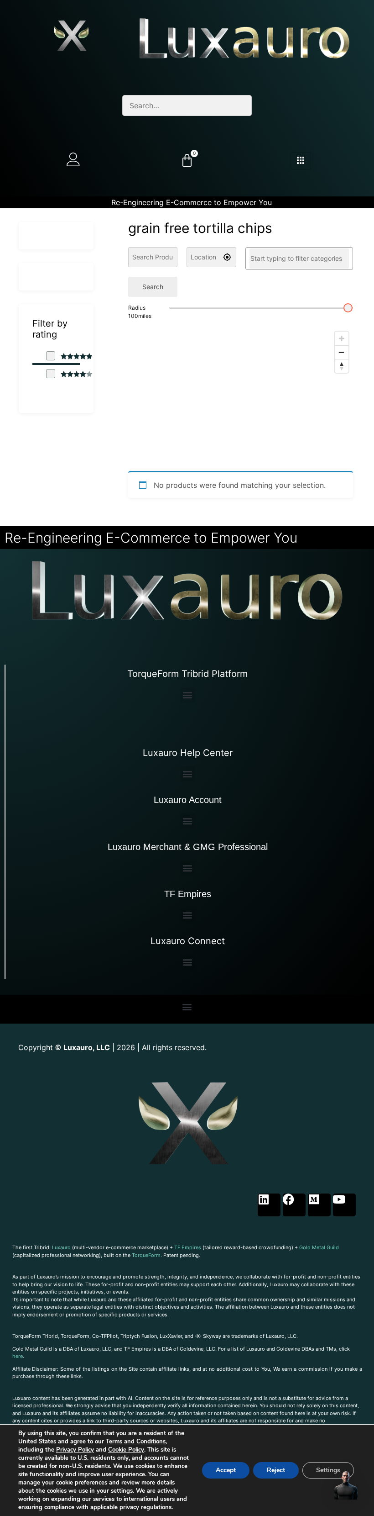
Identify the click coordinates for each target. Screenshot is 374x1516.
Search (152, 287)
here (17, 1356)
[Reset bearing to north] (341, 366)
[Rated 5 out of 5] (69, 356)
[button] (187, 695)
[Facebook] (294, 1205)
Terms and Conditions (136, 1441)
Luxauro (61, 1247)
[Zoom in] (341, 338)
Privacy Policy (75, 1450)
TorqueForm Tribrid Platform (187, 673)
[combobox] (299, 258)
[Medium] (319, 1205)
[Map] (240, 395)
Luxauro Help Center (188, 752)
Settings (328, 1470)
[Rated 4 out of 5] (69, 374)
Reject (276, 1470)
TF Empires (187, 894)
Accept (226, 1470)
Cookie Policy (126, 1450)
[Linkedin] (269, 1205)
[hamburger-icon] (301, 160)
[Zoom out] (341, 352)
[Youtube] (344, 1205)
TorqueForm (146, 1255)
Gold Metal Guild (319, 1247)
